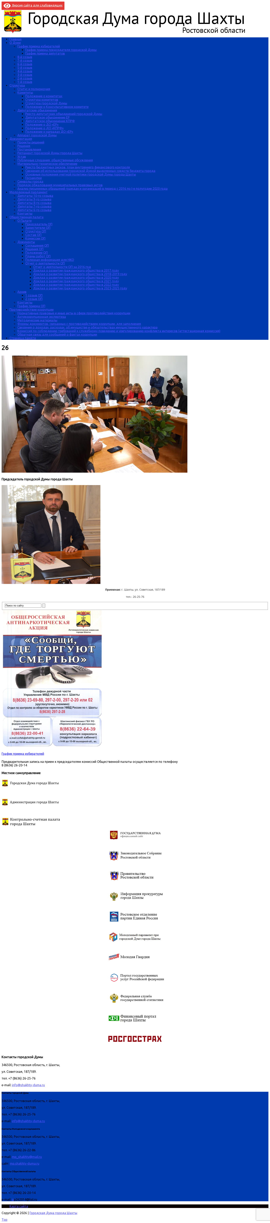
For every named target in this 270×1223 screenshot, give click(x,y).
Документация (20, 139)
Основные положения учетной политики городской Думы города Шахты (80, 174)
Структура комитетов (41, 99)
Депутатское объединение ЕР (47, 117)
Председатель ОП (38, 224)
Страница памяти (22, 338)
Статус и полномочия (33, 89)
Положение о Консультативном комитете (57, 107)
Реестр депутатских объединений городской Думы (63, 114)
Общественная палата (26, 217)
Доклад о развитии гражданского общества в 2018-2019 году (80, 274)
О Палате (24, 220)
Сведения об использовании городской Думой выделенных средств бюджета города (90, 171)
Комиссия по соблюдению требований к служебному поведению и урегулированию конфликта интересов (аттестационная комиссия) (118, 331)
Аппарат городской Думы (37, 135)
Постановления (29, 149)
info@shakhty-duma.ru (28, 1085)
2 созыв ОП (33, 299)
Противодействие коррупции (31, 309)
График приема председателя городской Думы (61, 50)
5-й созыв (24, 67)
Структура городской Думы (46, 103)
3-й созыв (24, 74)
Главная (15, 39)
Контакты (24, 213)
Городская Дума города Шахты (53, 1213)
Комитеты (25, 92)
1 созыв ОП (33, 295)
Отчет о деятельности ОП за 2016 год (62, 267)
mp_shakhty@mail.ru (27, 1157)
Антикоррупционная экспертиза (41, 316)
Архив (21, 292)
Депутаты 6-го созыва (34, 210)
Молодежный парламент (28, 192)
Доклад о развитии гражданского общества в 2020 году (76, 277)
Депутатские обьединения (37, 110)
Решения (23, 146)
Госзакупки (33, 178)
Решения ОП (34, 249)
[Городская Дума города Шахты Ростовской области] (128, 32)
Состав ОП (33, 235)
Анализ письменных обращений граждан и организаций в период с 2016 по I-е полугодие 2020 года (92, 188)
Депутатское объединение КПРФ (50, 121)
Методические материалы (37, 320)
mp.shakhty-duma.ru (24, 1163)
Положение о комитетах (43, 96)
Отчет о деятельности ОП (45, 263)
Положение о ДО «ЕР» (42, 124)
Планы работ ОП (38, 256)
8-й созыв (24, 57)
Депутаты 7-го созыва (34, 206)
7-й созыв (24, 60)
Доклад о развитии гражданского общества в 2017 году (76, 270)
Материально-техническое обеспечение (47, 163)
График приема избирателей (38, 46)
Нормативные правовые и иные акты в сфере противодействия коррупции (73, 313)
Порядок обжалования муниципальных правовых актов (60, 185)
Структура (17, 85)
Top (4, 1219)
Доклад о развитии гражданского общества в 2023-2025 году (80, 288)
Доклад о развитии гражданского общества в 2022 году (76, 284)
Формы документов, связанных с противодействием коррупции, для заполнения (79, 324)
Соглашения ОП (37, 245)
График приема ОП (31, 306)
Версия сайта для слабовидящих (36, 5)
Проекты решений (30, 142)
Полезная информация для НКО (49, 260)
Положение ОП (36, 252)
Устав (21, 156)
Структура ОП (35, 231)
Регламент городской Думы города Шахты (49, 153)
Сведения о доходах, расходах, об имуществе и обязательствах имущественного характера (87, 327)
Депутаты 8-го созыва (34, 203)
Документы (26, 242)
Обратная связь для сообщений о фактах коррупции (57, 334)
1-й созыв (24, 82)
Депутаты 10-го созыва (35, 195)
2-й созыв (24, 78)
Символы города (30, 181)
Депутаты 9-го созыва (34, 199)
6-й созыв (24, 64)
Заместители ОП (37, 227)
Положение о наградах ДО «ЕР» (49, 131)
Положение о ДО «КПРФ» (44, 128)
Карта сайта (18, 1206)
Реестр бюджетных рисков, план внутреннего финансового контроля (77, 167)
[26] (94, 471)
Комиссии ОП (35, 238)
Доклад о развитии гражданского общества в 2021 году (76, 281)
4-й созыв (24, 71)
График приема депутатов (45, 53)
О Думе (15, 42)
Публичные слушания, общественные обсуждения (55, 160)
